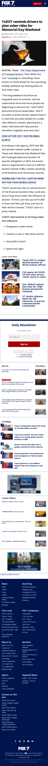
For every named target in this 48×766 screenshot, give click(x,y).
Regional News (29, 675)
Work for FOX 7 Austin (10, 656)
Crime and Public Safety (8, 599)
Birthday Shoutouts (29, 587)
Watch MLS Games (9, 730)
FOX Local (7, 610)
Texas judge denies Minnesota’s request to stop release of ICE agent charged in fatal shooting (17, 401)
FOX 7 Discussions (29, 630)
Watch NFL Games (8, 700)
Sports (5, 675)
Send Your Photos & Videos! (29, 656)
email (32, 741)
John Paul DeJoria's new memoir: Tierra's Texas (16, 522)
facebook (15, 741)
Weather (26, 642)
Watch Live (37, 4)
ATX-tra (25, 632)
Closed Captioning (8, 661)
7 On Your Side (27, 616)
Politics (4, 595)
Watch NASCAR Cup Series (9, 711)
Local (4, 587)
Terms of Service (25, 357)
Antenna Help (6, 669)
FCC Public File (7, 664)
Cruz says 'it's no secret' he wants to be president (15, 371)
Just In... (6, 366)
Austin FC (5, 681)
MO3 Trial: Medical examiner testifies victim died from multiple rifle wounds (17, 383)
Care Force (26, 624)
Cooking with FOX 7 (29, 592)
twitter (20, 741)
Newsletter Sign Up (9, 651)
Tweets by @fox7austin (10, 574)
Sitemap (5, 605)
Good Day (27, 583)
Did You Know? (27, 665)
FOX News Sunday (8, 602)
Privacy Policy (26, 355)
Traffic (4, 590)
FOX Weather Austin (9, 624)
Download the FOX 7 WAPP (29, 651)
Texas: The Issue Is (29, 622)
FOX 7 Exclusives (30, 610)
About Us (6, 642)
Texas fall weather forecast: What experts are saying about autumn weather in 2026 (29, 437)
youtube (28, 741)
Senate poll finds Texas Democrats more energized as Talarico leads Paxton (29, 455)
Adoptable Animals (29, 598)
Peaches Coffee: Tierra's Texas (12, 502)
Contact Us (6, 648)
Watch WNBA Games (9, 727)
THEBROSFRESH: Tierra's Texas (13, 512)
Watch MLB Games (9, 708)
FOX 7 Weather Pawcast (27, 646)
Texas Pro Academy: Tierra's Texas (14, 531)
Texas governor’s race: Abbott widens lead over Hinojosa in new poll (28, 465)
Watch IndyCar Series (9, 715)
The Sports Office (8, 622)
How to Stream (7, 614)
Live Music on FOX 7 (29, 595)
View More (40, 366)
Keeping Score (27, 590)
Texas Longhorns (8, 678)
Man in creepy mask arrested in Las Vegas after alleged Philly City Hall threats (16, 390)
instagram (24, 741)
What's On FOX (7, 645)
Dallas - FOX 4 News (29, 678)
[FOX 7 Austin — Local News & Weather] (8, 3)
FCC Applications (8, 667)
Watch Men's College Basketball (9, 719)
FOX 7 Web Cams (28, 659)
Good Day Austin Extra (10, 627)
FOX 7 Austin (19, 34)
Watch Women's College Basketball (8, 723)
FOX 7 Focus (26, 619)
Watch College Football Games (10, 704)
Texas (26, 34)
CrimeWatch (26, 614)
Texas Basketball (8, 689)
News (4, 583)
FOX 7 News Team (8, 653)
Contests (25, 600)
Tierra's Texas (7, 616)
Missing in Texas (28, 627)
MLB (3, 683)
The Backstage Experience (7, 635)
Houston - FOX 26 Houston (28, 682)
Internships (6, 659)
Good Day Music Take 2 (10, 631)
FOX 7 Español (7, 619)
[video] (40, 504)
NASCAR (5, 686)
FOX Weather (27, 662)
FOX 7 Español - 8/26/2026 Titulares (14, 541)
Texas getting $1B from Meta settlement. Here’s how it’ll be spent (16, 410)
